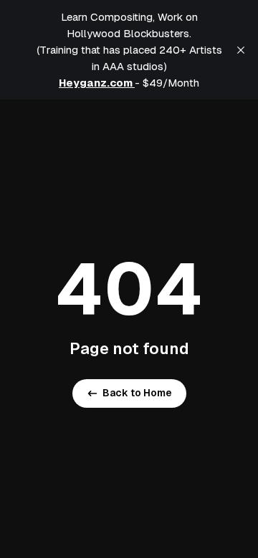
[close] (240, 50)
